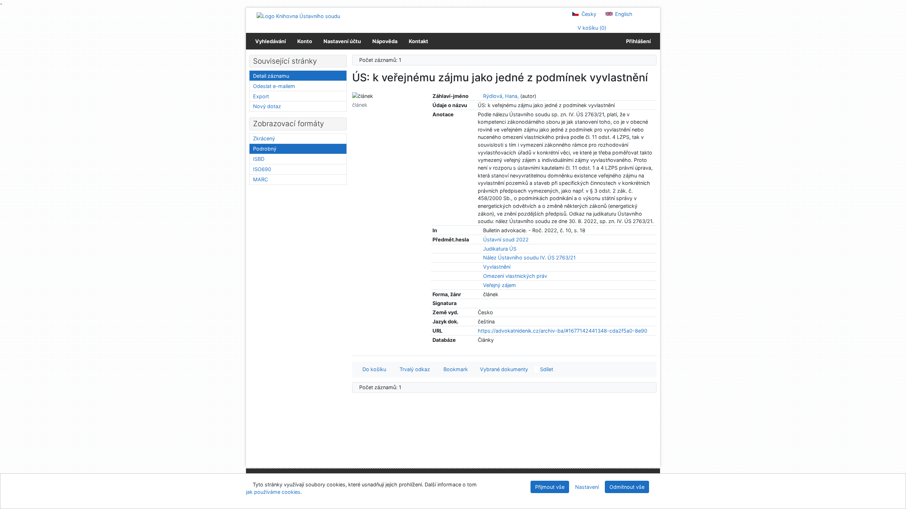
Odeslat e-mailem (274, 86)
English (623, 14)
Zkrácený (264, 138)
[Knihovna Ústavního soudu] (298, 16)
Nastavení (587, 487)
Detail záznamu (271, 76)
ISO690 (262, 169)
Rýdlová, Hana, (501, 96)
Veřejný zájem (499, 285)
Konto (304, 41)
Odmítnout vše (626, 487)
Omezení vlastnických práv (515, 276)
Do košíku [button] (373, 369)
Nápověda (384, 41)
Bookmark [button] (454, 369)
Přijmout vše (549, 487)
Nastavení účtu (342, 41)
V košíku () (591, 28)
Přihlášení (637, 41)
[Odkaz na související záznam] (480, 96)
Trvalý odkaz (413, 369)
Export (261, 96)
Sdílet (546, 369)
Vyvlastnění (496, 267)
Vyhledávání (270, 41)
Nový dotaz (267, 106)
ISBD (258, 159)
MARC (260, 179)
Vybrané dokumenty (503, 369)
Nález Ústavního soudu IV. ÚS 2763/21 (529, 258)
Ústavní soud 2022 (506, 239)
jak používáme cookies (273, 492)
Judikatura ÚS (499, 249)
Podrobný (264, 149)
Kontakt (418, 41)
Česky (588, 14)
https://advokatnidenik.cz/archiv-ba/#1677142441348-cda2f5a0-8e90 (562, 331)
